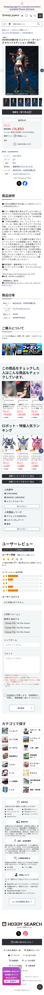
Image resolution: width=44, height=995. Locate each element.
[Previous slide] (2, 70)
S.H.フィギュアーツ (15, 519)
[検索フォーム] (35, 16)
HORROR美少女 (29, 170)
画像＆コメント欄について (26, 555)
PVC (14, 163)
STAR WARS (11, 493)
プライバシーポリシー (32, 977)
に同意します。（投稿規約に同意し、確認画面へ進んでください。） (23, 696)
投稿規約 (11, 695)
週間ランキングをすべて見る (21, 475)
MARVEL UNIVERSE (15, 497)
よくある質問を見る (21, 901)
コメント (8, 653)
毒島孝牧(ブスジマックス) (23, 166)
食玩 (8, 523)
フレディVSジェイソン (21, 173)
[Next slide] (42, 70)
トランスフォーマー (15, 501)
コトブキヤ (17, 155)
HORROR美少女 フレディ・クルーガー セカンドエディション (21, 284)
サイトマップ (22, 984)
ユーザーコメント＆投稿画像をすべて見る (17, 550)
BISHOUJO (17, 170)
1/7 (14, 159)
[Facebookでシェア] (24, 183)
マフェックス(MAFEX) (16, 516)
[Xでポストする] (19, 183)
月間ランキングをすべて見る (21, 481)
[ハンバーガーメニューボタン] (40, 15)
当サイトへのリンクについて (32, 981)
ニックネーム (10, 639)
